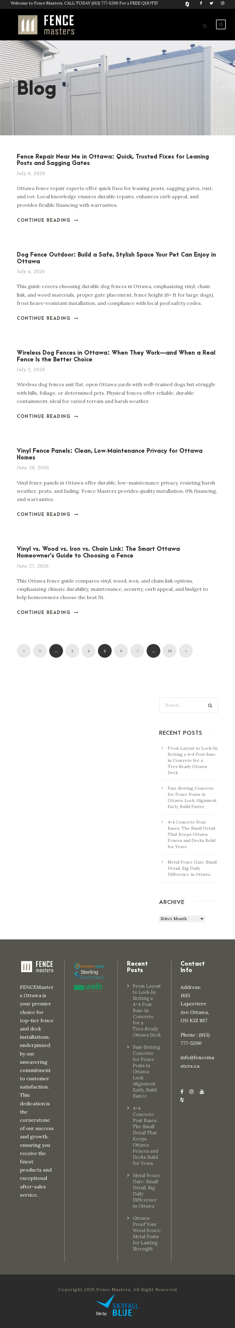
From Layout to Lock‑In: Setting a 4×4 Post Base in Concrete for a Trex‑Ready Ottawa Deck (193, 760)
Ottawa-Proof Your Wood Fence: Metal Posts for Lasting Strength (147, 1233)
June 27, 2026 (33, 566)
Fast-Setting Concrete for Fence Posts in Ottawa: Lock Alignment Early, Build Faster (146, 1071)
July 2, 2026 (31, 369)
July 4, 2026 (31, 271)
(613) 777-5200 (104, 3)
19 (170, 651)
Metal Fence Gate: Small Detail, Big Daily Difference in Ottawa (192, 868)
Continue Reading (43, 220)
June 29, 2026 (33, 467)
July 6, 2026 (31, 173)
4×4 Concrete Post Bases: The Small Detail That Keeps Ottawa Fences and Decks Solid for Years (191, 834)
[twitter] (211, 3)
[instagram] (222, 3)
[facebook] (201, 3)
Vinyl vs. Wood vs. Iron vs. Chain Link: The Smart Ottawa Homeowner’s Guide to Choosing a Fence (98, 552)
